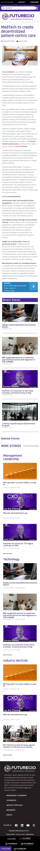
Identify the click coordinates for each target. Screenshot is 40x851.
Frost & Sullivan (8, 72)
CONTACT (21, 2)
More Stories (7, 553)
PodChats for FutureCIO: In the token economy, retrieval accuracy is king (17, 392)
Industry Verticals (15, 660)
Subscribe (5, 849)
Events (9, 815)
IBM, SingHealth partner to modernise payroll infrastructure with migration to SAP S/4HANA (18, 359)
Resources (10, 810)
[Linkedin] (22, 825)
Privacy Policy (10, 834)
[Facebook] (16, 825)
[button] (36, 8)
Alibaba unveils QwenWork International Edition (19, 326)
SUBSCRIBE (34, 2)
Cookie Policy (30, 834)
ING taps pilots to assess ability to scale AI (19, 483)
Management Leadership (12, 457)
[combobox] (18, 8)
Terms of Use (20, 834)
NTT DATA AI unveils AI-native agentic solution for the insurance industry (19, 746)
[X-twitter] (33, 825)
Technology (11, 559)
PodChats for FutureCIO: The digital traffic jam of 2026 (18, 544)
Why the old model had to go (15, 513)
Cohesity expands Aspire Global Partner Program (18, 424)
